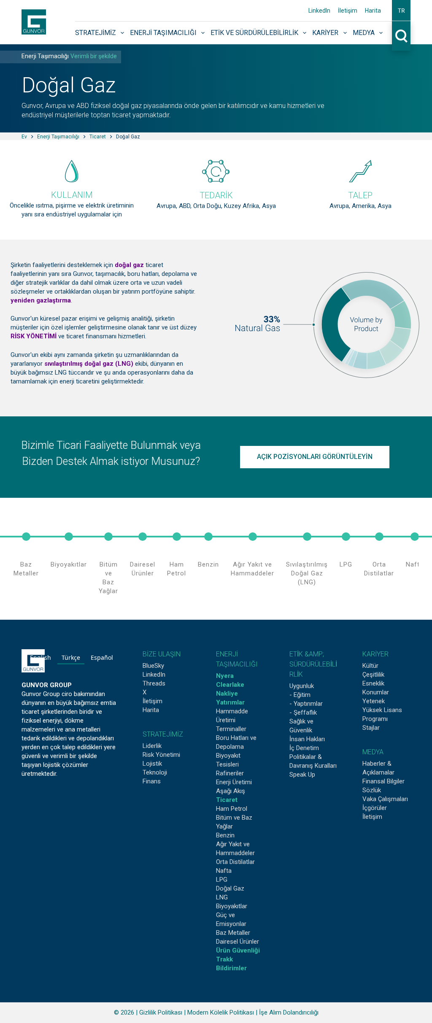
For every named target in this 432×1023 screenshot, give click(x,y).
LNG (222, 897)
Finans (152, 781)
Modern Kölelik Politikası (220, 1012)
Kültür (370, 665)
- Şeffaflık (303, 712)
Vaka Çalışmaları (385, 799)
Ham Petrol (176, 569)
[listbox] (71, 658)
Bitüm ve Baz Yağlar (108, 578)
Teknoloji (155, 772)
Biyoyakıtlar (69, 564)
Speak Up (302, 774)
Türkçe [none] (71, 657)
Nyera (225, 676)
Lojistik (152, 763)
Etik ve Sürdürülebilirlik (254, 33)
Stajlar (371, 727)
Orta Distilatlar (379, 569)
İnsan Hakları (307, 739)
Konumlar (375, 692)
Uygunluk (301, 686)
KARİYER (375, 654)
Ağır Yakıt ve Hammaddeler (252, 569)
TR (401, 10)
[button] (401, 10)
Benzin (208, 564)
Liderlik (152, 746)
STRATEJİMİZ (163, 734)
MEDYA (372, 752)
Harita (373, 10)
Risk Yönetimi (161, 754)
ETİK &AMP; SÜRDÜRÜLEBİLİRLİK (313, 664)
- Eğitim (299, 695)
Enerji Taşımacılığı (163, 33)
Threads (154, 683)
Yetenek (373, 701)
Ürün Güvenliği (238, 950)
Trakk (224, 959)
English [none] (40, 657)
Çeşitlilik (373, 674)
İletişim (347, 10)
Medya (364, 33)
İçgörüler (374, 808)
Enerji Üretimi (234, 782)
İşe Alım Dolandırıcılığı (289, 1012)
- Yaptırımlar (306, 703)
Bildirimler (231, 968)
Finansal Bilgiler (383, 781)
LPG (346, 564)
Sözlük (371, 790)
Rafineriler (230, 773)
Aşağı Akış (230, 791)
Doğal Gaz (230, 888)
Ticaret (227, 800)
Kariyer (325, 33)
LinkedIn (319, 10)
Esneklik (373, 683)
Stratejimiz (95, 33)
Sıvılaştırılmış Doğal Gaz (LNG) (307, 573)
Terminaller (231, 729)
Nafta (415, 564)
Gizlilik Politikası (160, 1012)
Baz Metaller (26, 569)
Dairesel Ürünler (142, 569)
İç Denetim (304, 748)
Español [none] (102, 657)
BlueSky (153, 665)
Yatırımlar (230, 702)
